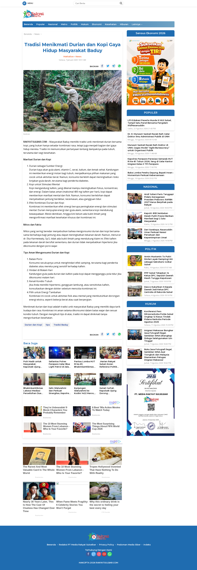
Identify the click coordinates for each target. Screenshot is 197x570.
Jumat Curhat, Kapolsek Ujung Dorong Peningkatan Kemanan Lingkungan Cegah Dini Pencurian (110, 391)
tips (48, 324)
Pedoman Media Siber (128, 544)
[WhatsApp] (109, 554)
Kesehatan (111, 24)
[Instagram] (99, 554)
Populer (40, 24)
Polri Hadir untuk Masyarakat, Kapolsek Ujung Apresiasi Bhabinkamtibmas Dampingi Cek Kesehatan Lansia (33, 364)
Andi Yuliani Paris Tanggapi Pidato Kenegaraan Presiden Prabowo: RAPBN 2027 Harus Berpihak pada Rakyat (159, 199)
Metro (64, 24)
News (78, 56)
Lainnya (136, 24)
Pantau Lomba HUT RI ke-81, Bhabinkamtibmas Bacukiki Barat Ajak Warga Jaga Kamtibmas (84, 364)
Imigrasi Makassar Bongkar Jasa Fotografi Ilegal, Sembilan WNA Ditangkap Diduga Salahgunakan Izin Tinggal (158, 335)
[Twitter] (93, 554)
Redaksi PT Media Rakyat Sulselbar (77, 544)
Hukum (85, 24)
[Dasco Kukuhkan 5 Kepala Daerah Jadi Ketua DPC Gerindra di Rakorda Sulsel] (135, 291)
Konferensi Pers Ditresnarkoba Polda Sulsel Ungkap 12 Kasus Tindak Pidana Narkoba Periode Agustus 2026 (158, 316)
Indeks (147, 544)
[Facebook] (88, 554)
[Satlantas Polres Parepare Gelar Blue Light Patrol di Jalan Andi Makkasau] (60, 353)
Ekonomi (97, 24)
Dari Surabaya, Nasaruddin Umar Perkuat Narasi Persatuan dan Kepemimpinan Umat (158, 233)
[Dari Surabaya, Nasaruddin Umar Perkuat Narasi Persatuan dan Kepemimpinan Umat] (135, 233)
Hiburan (124, 24)
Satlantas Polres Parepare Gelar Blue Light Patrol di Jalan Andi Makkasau (59, 364)
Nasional (53, 24)
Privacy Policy (106, 544)
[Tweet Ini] (108, 66)
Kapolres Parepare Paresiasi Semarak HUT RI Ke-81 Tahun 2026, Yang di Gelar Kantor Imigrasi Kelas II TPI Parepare (150, 161)
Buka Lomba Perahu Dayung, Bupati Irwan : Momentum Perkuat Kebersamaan (150, 174)
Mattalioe (68, 56)
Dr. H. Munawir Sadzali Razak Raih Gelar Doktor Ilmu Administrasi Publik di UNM (149, 135)
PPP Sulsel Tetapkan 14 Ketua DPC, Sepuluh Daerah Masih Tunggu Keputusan (158, 275)
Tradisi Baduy (61, 324)
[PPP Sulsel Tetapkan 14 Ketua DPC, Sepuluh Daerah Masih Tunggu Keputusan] (135, 277)
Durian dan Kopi (33, 324)
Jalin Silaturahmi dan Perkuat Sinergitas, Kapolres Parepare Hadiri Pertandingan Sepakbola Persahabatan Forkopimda (59, 391)
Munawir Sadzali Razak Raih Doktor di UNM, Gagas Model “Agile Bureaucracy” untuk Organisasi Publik (148, 148)
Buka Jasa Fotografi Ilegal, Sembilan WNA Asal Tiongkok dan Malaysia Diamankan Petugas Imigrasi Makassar (158, 354)
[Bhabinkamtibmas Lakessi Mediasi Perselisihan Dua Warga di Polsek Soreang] (34, 379)
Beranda (28, 24)
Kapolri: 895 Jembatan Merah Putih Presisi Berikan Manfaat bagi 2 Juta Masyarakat (158, 217)
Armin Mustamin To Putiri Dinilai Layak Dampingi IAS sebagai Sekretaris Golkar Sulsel (158, 260)
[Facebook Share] (102, 66)
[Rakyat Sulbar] (33, 13)
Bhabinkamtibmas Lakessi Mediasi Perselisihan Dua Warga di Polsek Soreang (33, 391)
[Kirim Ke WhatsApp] (119, 66)
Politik (74, 24)
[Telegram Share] (113, 66)
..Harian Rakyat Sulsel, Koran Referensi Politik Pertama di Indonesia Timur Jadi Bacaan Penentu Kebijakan (110, 364)
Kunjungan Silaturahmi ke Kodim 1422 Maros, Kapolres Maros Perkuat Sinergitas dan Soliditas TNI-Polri (84, 391)
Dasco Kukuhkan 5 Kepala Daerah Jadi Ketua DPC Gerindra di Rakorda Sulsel (158, 289)
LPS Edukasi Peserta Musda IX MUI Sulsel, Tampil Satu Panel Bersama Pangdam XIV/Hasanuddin (149, 123)
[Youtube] (104, 554)
